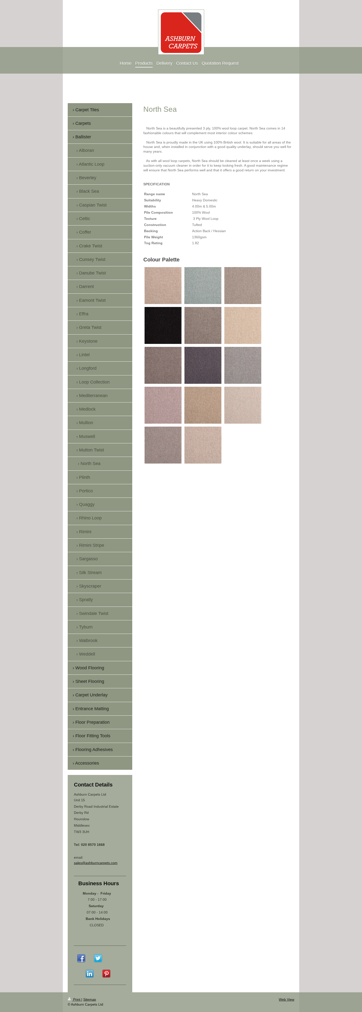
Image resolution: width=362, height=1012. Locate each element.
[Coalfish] (203, 325)
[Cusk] (243, 325)
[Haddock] (243, 365)
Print (76, 999)
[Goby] (203, 365)
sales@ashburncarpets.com (95, 863)
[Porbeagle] (163, 445)
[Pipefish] (243, 405)
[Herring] (163, 405)
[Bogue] (163, 325)
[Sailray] (203, 445)
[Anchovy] (163, 285)
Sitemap (89, 999)
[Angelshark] (203, 285)
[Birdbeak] (243, 285)
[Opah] (203, 405)
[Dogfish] (163, 365)
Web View (286, 999)
